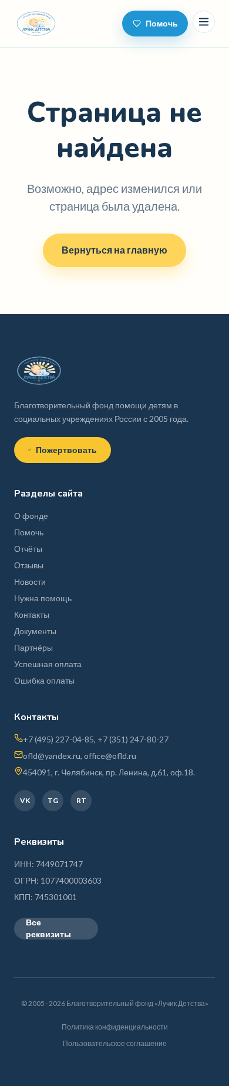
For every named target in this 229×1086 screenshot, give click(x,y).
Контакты (31, 614)
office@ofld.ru (110, 756)
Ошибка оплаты (44, 680)
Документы (35, 631)
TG (53, 800)
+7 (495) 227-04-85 (58, 739)
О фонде (31, 516)
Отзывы (28, 565)
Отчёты (28, 549)
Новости (30, 582)
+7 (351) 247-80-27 (133, 739)
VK (25, 800)
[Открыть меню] (204, 22)
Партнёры (33, 647)
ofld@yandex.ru (51, 756)
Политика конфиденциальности (115, 1026)
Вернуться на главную (114, 249)
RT (81, 800)
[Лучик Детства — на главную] (36, 23)
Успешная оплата (48, 664)
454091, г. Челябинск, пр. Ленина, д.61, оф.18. (109, 772)
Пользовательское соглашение (115, 1043)
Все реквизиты (48, 929)
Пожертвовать (66, 450)
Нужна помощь (43, 598)
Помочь (162, 23)
